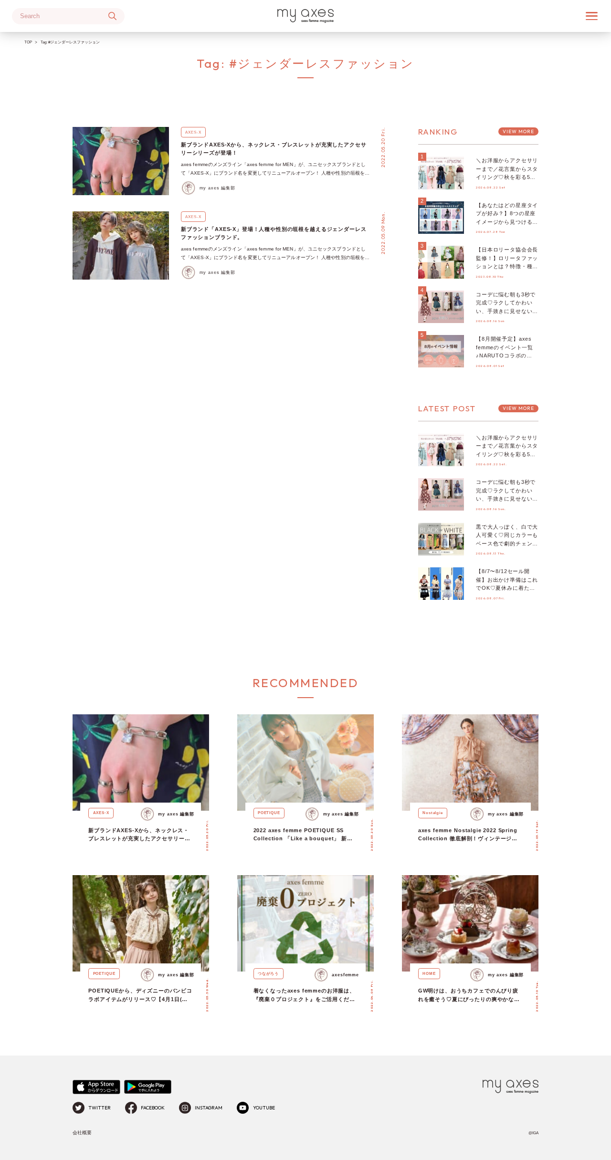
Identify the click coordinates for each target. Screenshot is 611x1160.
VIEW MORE (518, 131)
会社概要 (82, 1132)
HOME (428, 973)
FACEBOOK (153, 1108)
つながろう (268, 973)
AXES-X (193, 132)
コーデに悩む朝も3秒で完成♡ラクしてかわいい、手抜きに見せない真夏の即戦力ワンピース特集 (507, 311)
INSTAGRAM (208, 1108)
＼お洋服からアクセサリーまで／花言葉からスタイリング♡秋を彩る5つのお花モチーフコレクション (507, 177)
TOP (28, 42)
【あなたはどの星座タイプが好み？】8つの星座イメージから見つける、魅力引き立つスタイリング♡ (507, 221)
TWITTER (99, 1108)
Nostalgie (432, 812)
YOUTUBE (264, 1108)
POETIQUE (269, 812)
